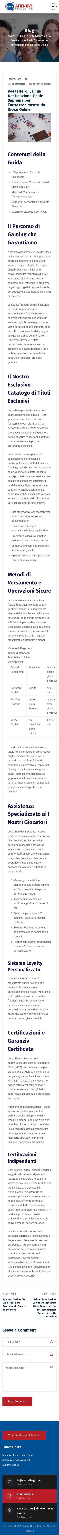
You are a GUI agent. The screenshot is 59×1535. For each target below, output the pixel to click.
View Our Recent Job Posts (24, 1435)
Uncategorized (42, 84)
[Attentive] (18, 6)
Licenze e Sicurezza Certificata (29, 211)
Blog (22, 35)
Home (11, 35)
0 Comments (18, 84)
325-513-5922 (25, 1494)
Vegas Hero (22, 256)
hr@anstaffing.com (28, 1480)
